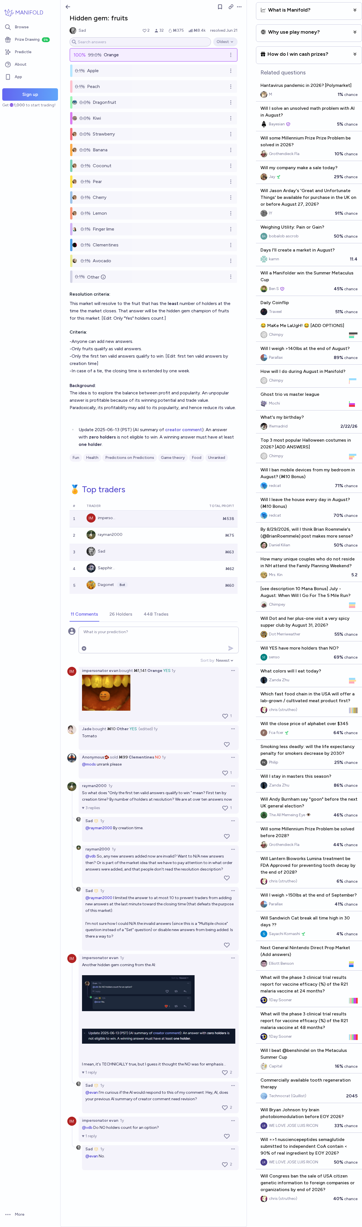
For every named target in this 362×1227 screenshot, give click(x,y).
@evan (91, 1092)
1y (173, 670)
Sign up (30, 94)
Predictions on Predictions (129, 457)
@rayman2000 (98, 828)
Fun (75, 457)
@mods (89, 764)
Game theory (173, 457)
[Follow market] (220, 6)
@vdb (90, 856)
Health (92, 457)
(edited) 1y (148, 729)
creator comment (183, 429)
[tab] (84, 614)
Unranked (216, 457)
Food (196, 457)
